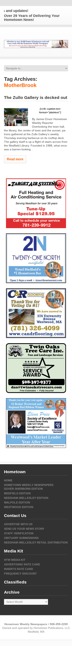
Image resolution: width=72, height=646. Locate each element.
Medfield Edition (17, 493)
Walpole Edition (17, 502)
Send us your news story (24, 528)
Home (8, 480)
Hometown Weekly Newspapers (28, 485)
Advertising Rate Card (22, 564)
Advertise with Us (18, 524)
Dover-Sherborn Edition (23, 488)
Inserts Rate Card (18, 569)
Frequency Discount (20, 573)
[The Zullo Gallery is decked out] (16, 117)
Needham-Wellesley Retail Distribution (36, 542)
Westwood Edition (18, 507)
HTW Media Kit (14, 559)
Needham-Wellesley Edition (26, 497)
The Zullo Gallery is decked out (35, 97)
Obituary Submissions (21, 537)
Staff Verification (18, 533)
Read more (15, 159)
